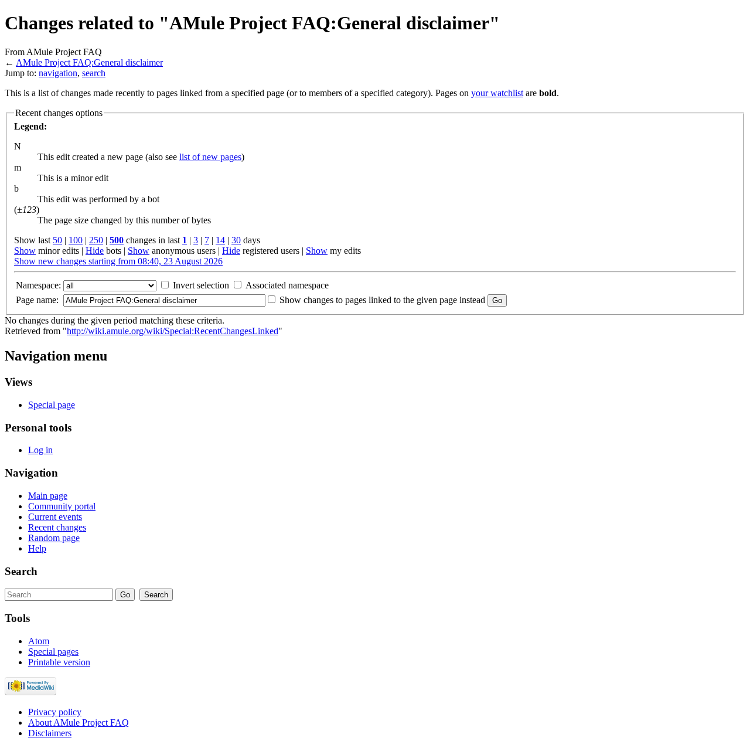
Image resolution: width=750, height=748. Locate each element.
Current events (55, 517)
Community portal (62, 506)
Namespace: (38, 285)
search (93, 73)
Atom (38, 641)
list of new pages (210, 157)
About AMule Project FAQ (78, 722)
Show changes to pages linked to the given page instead (382, 300)
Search (21, 571)
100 (76, 240)
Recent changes (57, 527)
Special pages (53, 652)
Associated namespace (287, 285)
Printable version (59, 662)
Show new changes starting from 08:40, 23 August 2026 (118, 261)
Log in (40, 450)
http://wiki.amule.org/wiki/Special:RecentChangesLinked (172, 331)
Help (37, 548)
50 (57, 240)
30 (236, 240)
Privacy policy (54, 712)
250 (96, 240)
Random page (54, 538)
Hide (95, 251)
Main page (47, 496)
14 (220, 240)
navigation (58, 73)
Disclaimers (49, 733)
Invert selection (201, 285)
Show (25, 251)
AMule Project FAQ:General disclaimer (89, 62)
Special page (51, 405)
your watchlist (497, 93)
